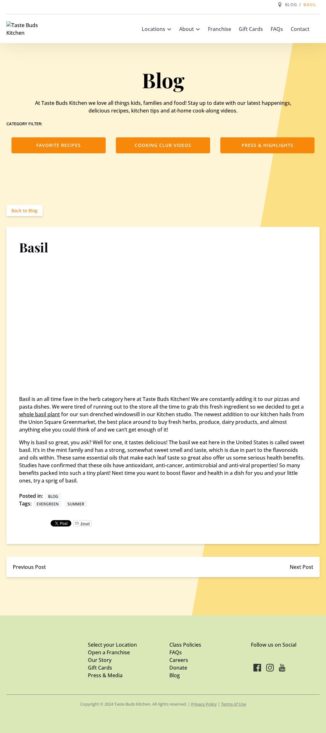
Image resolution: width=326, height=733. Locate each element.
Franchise (219, 29)
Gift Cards (251, 29)
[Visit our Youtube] (282, 667)
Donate (178, 667)
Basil (310, 4)
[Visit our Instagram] (270, 667)
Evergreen (48, 504)
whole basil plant (39, 414)
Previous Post (29, 566)
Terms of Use (233, 704)
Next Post (301, 566)
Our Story (99, 660)
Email (85, 523)
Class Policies (185, 644)
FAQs (277, 29)
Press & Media (105, 675)
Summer (75, 504)
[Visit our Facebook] (257, 667)
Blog (291, 4)
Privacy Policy (204, 704)
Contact (300, 29)
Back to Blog (24, 210)
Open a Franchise (109, 652)
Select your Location (112, 644)
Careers (178, 660)
